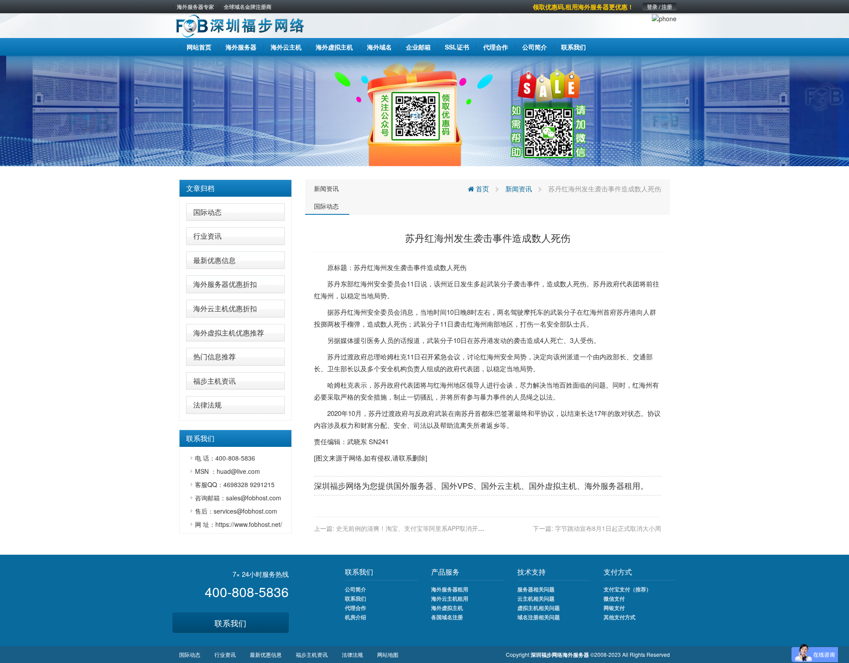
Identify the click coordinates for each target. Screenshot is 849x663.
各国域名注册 (447, 617)
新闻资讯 (326, 188)
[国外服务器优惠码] (424, 110)
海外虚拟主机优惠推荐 (228, 333)
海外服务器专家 (195, 7)
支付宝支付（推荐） (627, 589)
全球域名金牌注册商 (248, 7)
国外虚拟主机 (553, 485)
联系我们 (230, 623)
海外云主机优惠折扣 (225, 308)
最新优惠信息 (214, 260)
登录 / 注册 (659, 7)
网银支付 (614, 608)
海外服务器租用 (449, 589)
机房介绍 (355, 617)
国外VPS (457, 485)
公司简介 (355, 589)
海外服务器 (604, 485)
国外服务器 (413, 485)
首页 (481, 188)
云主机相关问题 (536, 598)
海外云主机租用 (449, 598)
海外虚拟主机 (447, 608)
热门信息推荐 (214, 356)
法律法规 (207, 405)
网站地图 (387, 654)
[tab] (235, 188)
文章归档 (200, 188)
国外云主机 (501, 485)
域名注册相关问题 (538, 617)
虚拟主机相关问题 (538, 608)
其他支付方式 (619, 617)
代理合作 (355, 608)
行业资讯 (207, 236)
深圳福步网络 (338, 485)
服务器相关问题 (536, 589)
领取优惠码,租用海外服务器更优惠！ (583, 6)
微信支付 (614, 598)
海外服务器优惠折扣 (225, 284)
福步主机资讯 (214, 381)
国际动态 (207, 212)
